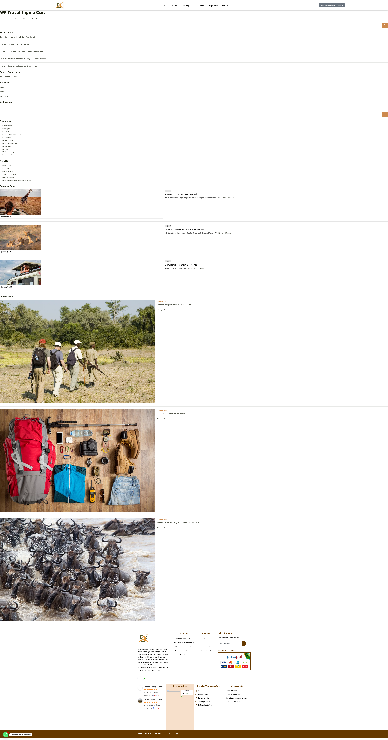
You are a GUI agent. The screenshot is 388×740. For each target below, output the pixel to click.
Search (385, 25)
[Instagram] (139, 678)
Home (166, 5)
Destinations (199, 5)
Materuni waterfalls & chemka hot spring (16, 180)
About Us (224, 5)
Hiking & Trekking (8, 177)
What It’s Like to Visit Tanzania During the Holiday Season (23, 59)
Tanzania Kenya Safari (153, 687)
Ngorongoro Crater (9, 155)
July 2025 (3, 87)
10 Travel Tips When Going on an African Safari (18, 66)
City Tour (5, 168)
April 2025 (3, 92)
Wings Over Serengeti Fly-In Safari (181, 194)
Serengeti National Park (206, 197)
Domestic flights (8, 171)
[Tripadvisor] (145, 678)
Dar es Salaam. (7, 126)
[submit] (244, 643)
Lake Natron (6, 137)
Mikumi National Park (9, 143)
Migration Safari (7, 140)
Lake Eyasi (5, 132)
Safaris (174, 5)
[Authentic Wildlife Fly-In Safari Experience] (20, 226)
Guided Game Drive (9, 174)
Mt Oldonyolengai (8, 152)
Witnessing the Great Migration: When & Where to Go (21, 51)
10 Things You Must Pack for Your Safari (16, 44)
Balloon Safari (7, 166)
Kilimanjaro (6, 129)
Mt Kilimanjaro (7, 146)
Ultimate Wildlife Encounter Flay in (181, 265)
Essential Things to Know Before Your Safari (17, 37)
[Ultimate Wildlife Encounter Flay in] (20, 261)
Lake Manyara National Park (12, 134)
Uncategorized (5, 107)
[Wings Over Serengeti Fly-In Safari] (20, 190)
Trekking (185, 5)
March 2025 (4, 96)
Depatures (213, 5)
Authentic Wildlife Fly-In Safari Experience (184, 229)
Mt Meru (5, 149)
